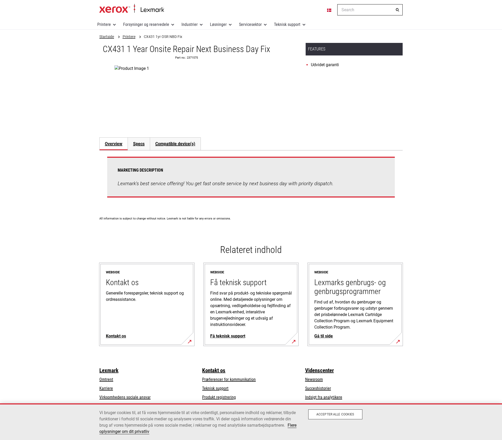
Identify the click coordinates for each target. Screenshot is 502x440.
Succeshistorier (318, 388)
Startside (131, 8)
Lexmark (108, 370)
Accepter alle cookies (335, 414)
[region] (251, 421)
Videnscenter (319, 370)
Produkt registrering (219, 397)
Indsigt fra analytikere (323, 397)
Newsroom (314, 379)
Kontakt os (213, 370)
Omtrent (106, 379)
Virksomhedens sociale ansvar (125, 397)
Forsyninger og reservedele (146, 24)
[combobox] (370, 9)
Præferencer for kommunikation (229, 379)
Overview (113, 143)
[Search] (397, 9)
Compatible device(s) (175, 143)
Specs (139, 143)
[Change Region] (329, 10)
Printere (104, 24)
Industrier (189, 24)
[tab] (113, 143)
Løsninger (218, 24)
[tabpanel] (251, 180)
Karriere (106, 388)
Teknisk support (287, 24)
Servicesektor (250, 24)
